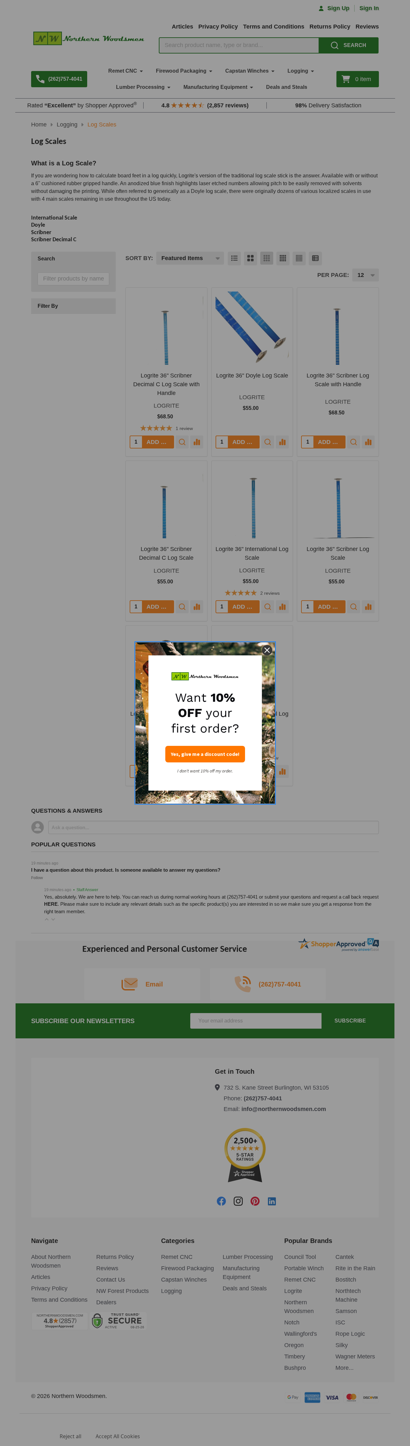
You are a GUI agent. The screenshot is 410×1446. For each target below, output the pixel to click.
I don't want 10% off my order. (205, 771)
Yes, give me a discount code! (205, 754)
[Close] (267, 650)
